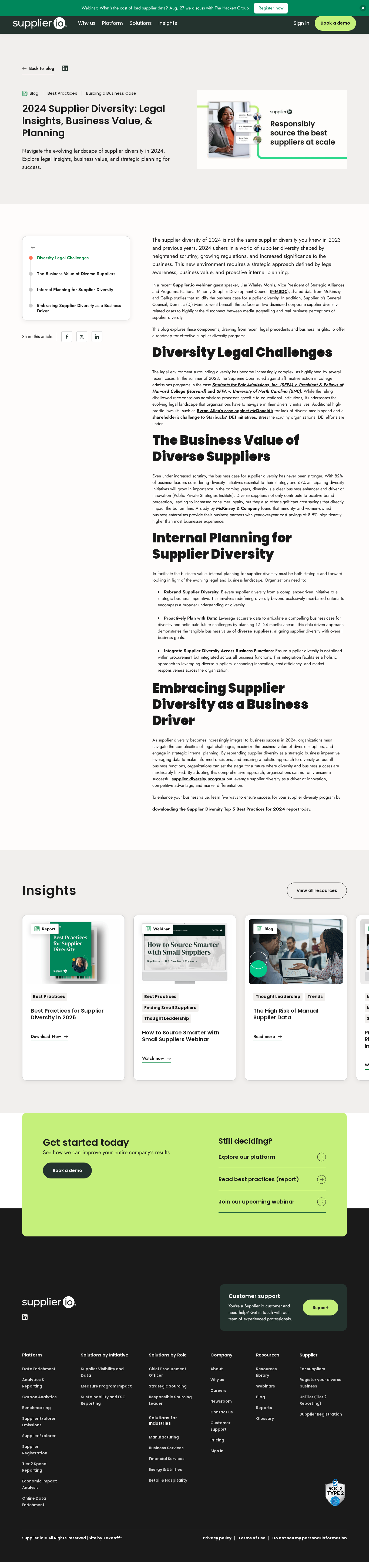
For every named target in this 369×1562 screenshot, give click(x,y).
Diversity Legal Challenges (63, 258)
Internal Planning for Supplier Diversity (75, 289)
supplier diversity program (198, 779)
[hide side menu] (33, 247)
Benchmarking (36, 1407)
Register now (271, 8)
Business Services (166, 1448)
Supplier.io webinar (193, 285)
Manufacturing (164, 1437)
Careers (218, 1390)
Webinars (265, 1386)
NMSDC (279, 291)
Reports (264, 1407)
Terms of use (252, 1538)
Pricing (217, 1440)
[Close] (363, 8)
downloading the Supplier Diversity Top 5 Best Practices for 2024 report (225, 809)
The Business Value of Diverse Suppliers (76, 273)
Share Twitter (81, 336)
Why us (217, 1379)
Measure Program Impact (106, 1386)
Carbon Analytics (39, 1397)
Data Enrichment (39, 1369)
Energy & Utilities (165, 1469)
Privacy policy (217, 1538)
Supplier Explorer (39, 1435)
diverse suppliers (254, 631)
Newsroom (221, 1401)
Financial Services (167, 1458)
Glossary (265, 1418)
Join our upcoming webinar (256, 1201)
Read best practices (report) (259, 1179)
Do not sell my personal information (309, 1538)
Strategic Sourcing (168, 1386)
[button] (49, 1037)
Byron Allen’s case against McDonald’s (235, 411)
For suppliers (312, 1369)
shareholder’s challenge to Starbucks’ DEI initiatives (204, 417)
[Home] (40, 23)
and (211, 391)
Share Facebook (66, 336)
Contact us (221, 1412)
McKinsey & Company (238, 508)
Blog (260, 1397)
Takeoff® (112, 1538)
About (216, 1369)
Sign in (301, 23)
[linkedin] (65, 67)
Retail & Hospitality (168, 1480)
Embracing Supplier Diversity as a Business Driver (79, 308)
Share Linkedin (97, 336)
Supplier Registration (321, 1414)
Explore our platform (247, 1157)
